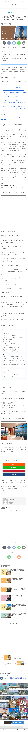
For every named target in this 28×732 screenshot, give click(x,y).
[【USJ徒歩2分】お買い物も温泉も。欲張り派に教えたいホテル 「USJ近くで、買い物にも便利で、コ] (23, 714)
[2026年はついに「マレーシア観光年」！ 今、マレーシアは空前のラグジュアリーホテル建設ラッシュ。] (13, 714)
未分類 (4, 507)
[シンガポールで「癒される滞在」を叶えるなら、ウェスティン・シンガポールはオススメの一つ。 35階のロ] (23, 689)
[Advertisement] (14, 526)
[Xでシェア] (4, 43)
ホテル (8, 507)
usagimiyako (12, 499)
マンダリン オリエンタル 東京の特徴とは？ (13, 87)
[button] (24, 43)
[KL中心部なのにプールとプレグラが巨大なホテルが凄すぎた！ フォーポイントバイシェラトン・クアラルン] (13, 702)
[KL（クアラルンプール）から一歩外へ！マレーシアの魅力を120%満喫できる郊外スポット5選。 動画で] (23, 702)
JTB (14, 471)
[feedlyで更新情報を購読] (10, 503)
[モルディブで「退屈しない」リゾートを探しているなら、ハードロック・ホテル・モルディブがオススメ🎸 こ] (4, 689)
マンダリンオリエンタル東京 (10, 460)
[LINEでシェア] (19, 43)
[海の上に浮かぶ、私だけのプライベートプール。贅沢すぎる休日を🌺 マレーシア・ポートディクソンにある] (4, 714)
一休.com (14, 474)
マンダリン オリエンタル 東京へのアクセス (13, 90)
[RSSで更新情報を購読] (12, 503)
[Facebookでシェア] (9, 43)
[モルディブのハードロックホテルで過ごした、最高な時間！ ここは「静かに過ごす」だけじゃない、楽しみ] (13, 689)
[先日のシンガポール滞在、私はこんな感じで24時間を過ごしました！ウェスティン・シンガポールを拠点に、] (4, 702)
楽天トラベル (14, 467)
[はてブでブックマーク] (14, 43)
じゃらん (14, 464)
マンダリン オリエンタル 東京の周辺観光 (13, 106)
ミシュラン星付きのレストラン (12, 100)
